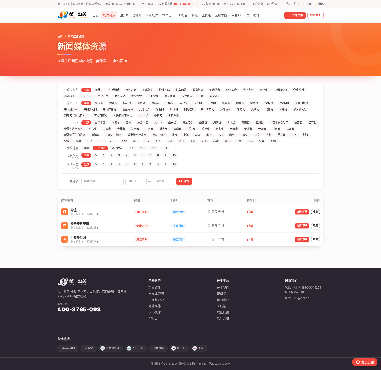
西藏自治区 (159, 135)
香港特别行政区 (137, 135)
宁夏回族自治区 (73, 128)
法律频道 (186, 96)
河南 (112, 141)
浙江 (305, 135)
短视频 (137, 15)
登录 (288, 4)
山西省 (203, 122)
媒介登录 (272, 4)
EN (309, 4)
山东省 (172, 122)
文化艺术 (103, 96)
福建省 (206, 128)
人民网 (184, 103)
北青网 (269, 109)
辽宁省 (135, 128)
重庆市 (163, 128)
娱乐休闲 (147, 90)
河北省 (220, 128)
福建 (78, 141)
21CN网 (284, 103)
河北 (220, 135)
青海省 (95, 135)
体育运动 (119, 96)
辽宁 (257, 135)
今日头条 (173, 115)
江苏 (294, 135)
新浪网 (99, 103)
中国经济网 (70, 109)
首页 (96, 15)
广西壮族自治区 (279, 122)
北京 (174, 135)
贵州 (193, 141)
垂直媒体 (127, 109)
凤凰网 (155, 103)
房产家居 (248, 90)
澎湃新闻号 (300, 109)
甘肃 (238, 141)
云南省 (262, 128)
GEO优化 (168, 15)
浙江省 (192, 128)
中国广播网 (109, 109)
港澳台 (116, 122)
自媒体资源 (156, 293)
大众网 (255, 109)
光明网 (160, 109)
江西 (89, 141)
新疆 (273, 141)
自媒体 (123, 15)
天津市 (234, 128)
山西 (231, 135)
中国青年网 (207, 109)
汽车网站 (181, 90)
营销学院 (221, 15)
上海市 (107, 128)
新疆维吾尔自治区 (74, 135)
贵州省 (290, 128)
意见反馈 (223, 312)
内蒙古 (244, 135)
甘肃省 (276, 128)
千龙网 (212, 103)
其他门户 (144, 109)
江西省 (149, 128)
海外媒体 (152, 15)
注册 (296, 4)
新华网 (226, 103)
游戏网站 (164, 90)
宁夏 (261, 141)
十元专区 (86, 96)
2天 (153, 148)
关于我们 (253, 15)
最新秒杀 (69, 96)
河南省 (245, 122)
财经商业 (265, 90)
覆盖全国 (100, 122)
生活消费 (114, 90)
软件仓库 (158, 348)
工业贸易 (153, 96)
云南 (204, 141)
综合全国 (142, 122)
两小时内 (117, 148)
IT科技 (99, 90)
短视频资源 (156, 300)
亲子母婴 (170, 96)
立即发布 (297, 15)
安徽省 (248, 128)
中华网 (170, 103)
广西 (158, 141)
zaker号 (143, 115)
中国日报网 (301, 103)
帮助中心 (223, 300)
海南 (170, 141)
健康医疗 (231, 90)
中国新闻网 (90, 109)
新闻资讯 (281, 90)
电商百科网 (68, 348)
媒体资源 (109, 15)
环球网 (174, 109)
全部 (86, 90)
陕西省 (298, 122)
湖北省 (231, 122)
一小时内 (100, 148)
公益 (201, 96)
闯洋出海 (138, 348)
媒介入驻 (258, 4)
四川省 (259, 122)
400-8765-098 (183, 4)
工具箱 (206, 15)
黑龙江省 (187, 122)
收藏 (315, 211)
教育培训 (198, 90)
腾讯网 (127, 103)
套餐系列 (298, 90)
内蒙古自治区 (113, 135)
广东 (147, 141)
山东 (101, 141)
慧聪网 (254, 103)
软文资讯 (215, 96)
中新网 (158, 115)
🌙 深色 (319, 4)
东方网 (241, 109)
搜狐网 (113, 103)
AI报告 (183, 15)
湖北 (124, 141)
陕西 (227, 141)
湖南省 (217, 122)
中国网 (240, 103)
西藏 (216, 141)
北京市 (158, 122)
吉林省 (121, 128)
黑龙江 (282, 135)
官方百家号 (100, 115)
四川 (181, 141)
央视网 (198, 103)
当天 (142, 148)
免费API (237, 15)
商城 (195, 15)
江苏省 (312, 122)
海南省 (177, 128)
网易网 (141, 103)
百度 (201, 348)
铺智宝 (89, 348)
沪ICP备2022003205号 (216, 363)
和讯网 (283, 109)
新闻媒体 (154, 287)
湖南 (135, 141)
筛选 (186, 181)
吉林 (268, 135)
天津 (197, 135)
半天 (131, 148)
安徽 (66, 141)
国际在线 (189, 109)
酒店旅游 (214, 90)
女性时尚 (131, 90)
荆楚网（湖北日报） (76, 115)
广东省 (93, 128)
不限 (164, 148)
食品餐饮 (136, 96)
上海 (186, 135)
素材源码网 (112, 348)
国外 (128, 122)
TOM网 (268, 103)
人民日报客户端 (123, 115)
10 (174, 155)
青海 (250, 141)
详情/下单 (302, 211)
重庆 (208, 135)
